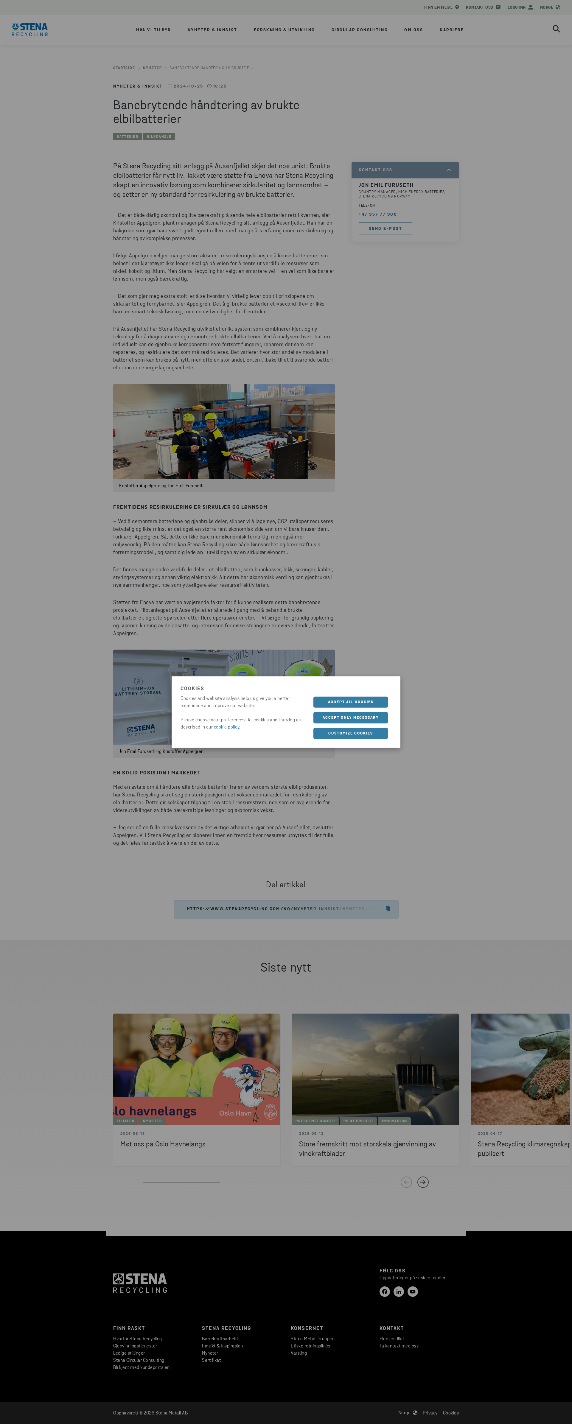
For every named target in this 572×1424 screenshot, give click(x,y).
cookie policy (227, 727)
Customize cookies (350, 733)
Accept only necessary (351, 718)
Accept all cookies (351, 702)
